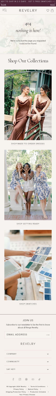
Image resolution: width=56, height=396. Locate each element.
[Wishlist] (47, 10)
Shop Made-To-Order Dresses (28, 144)
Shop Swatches (28, 304)
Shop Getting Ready (28, 224)
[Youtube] (33, 379)
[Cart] (52, 10)
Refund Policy (33, 389)
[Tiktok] (39, 379)
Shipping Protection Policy (16, 392)
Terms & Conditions (38, 387)
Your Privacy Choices (27, 395)
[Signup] (47, 335)
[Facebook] (13, 379)
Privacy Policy (19, 389)
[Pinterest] (26, 379)
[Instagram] (19, 379)
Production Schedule (38, 392)
